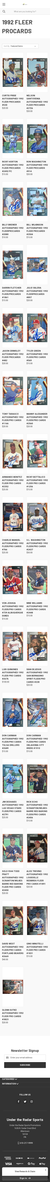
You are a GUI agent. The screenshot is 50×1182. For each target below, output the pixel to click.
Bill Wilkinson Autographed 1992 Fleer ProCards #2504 (37, 230)
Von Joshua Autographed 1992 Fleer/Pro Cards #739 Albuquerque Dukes (12, 609)
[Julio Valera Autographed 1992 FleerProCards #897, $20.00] (37, 264)
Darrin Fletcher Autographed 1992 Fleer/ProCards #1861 (12, 293)
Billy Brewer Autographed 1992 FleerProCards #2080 (12, 230)
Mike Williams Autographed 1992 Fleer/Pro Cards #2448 (37, 608)
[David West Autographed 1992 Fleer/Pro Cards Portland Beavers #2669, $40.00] (13, 920)
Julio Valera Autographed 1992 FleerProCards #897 (37, 293)
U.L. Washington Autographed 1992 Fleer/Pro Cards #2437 (37, 545)
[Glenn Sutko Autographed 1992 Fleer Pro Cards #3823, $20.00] (13, 986)
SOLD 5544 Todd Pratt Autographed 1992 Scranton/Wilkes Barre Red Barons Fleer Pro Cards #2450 (12, 880)
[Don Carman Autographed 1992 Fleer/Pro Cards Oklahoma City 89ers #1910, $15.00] (37, 712)
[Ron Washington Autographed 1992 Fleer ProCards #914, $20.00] (37, 138)
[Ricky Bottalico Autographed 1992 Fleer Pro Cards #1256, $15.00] (37, 453)
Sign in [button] (24, 1178)
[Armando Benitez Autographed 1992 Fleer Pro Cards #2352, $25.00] (13, 453)
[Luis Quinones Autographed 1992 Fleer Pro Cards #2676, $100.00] (13, 646)
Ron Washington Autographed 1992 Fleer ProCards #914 (37, 166)
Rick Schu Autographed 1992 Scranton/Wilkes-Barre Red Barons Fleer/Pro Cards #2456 (37, 810)
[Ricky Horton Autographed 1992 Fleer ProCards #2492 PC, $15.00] (13, 138)
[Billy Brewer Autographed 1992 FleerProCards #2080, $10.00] (13, 201)
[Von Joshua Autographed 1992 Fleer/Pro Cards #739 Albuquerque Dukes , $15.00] (13, 579)
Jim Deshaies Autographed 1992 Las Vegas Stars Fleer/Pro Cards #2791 (12, 808)
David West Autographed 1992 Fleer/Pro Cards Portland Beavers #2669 (12, 950)
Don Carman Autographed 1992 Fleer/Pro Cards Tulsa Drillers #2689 (12, 741)
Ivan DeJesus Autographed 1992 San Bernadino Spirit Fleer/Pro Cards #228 (37, 675)
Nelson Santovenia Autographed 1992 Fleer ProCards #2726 (37, 102)
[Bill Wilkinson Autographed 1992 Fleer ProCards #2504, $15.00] (37, 201)
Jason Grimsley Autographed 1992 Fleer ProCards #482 (12, 356)
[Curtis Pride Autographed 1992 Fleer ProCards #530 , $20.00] (13, 72)
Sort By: (7, 46)
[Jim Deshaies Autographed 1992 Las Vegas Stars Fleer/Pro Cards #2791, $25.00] (13, 778)
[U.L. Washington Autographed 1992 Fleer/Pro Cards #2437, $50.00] (37, 516)
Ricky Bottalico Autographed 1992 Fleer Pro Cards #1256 (37, 482)
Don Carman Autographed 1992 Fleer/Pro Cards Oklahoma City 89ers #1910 (37, 741)
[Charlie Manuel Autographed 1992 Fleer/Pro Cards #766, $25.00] (13, 516)
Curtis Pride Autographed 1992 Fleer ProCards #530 (12, 100)
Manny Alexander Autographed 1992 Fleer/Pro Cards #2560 (37, 419)
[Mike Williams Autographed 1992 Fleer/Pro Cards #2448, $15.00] (37, 579)
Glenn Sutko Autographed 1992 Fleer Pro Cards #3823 (12, 1015)
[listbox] (23, 46)
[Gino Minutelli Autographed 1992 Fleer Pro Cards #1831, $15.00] (37, 920)
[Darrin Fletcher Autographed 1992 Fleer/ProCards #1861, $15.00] (13, 264)
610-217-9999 (26, 1143)
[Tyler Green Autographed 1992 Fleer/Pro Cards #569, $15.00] (37, 327)
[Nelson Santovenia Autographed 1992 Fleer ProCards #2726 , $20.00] (37, 72)
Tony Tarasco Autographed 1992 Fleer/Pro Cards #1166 (12, 419)
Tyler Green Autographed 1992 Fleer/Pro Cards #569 (37, 356)
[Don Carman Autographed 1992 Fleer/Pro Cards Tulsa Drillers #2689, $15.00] (13, 712)
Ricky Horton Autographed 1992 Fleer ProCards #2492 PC (12, 166)
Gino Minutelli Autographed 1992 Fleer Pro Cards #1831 (37, 948)
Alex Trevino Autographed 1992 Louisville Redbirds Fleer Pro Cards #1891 (37, 877)
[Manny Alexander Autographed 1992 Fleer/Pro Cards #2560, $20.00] (37, 390)
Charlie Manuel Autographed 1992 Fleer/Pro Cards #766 (12, 545)
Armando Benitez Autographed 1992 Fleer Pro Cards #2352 (12, 482)
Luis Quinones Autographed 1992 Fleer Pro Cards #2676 (12, 674)
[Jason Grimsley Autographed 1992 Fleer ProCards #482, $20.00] (13, 327)
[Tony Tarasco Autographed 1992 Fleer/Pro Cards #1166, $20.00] (13, 390)
